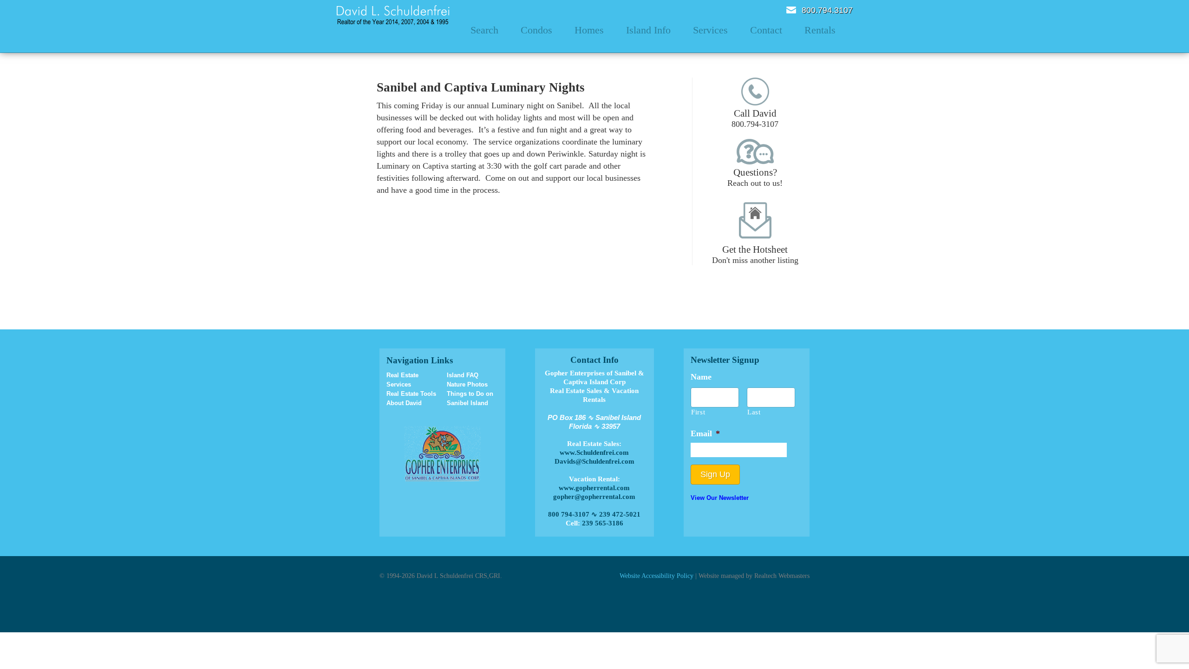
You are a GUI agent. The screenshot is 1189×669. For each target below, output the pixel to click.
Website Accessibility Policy (656, 575)
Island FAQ (462, 375)
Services (710, 30)
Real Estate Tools (411, 393)
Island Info (648, 30)
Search (484, 30)
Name (701, 376)
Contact (766, 30)
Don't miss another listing (755, 254)
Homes (589, 30)
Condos (536, 30)
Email (791, 10)
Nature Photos (467, 384)
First (698, 412)
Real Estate (402, 375)
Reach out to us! (755, 177)
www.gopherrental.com (594, 488)
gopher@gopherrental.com (594, 496)
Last (754, 412)
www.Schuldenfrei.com (594, 452)
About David (404, 403)
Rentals (820, 30)
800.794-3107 (755, 118)
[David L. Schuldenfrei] (393, 14)
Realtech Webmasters (782, 575)
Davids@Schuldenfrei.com (594, 461)
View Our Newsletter (720, 497)
